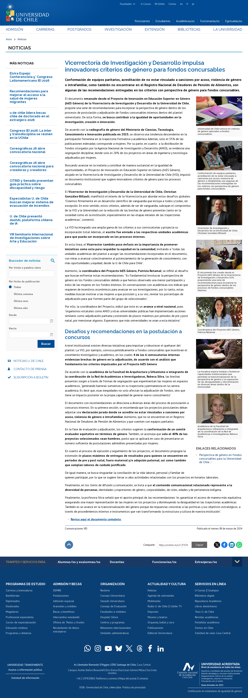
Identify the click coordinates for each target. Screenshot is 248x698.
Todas (17, 287)
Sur (148, 670)
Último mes (20, 301)
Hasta (12, 328)
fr (187, 4)
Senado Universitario (112, 601)
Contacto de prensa (30, 369)
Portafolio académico (207, 622)
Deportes (153, 611)
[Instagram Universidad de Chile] (98, 648)
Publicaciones (155, 628)
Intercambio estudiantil (66, 617)
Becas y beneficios (64, 611)
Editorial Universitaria (160, 633)
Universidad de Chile (97, 687)
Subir (69, 545)
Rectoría (105, 590)
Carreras (45, 29)
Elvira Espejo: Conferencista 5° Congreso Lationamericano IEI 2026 (31, 77)
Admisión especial (63, 601)
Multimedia (154, 601)
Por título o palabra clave (25, 267)
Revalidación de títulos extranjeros (66, 629)
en (181, 4)
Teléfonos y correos (106, 678)
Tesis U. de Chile (204, 611)
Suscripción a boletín (31, 377)
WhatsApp (239, 545)
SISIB (82, 687)
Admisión (14, 29)
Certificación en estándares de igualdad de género (215, 691)
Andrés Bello (85, 670)
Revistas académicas (206, 617)
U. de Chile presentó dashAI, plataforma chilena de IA (31, 220)
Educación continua (17, 628)
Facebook (224, 545)
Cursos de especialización (21, 622)
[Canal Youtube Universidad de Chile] (108, 648)
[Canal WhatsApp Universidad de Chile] (87, 648)
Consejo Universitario (112, 595)
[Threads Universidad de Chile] (140, 648)
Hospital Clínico (109, 617)
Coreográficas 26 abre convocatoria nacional (27, 150)
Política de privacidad (134, 687)
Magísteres (12, 611)
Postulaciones (61, 595)
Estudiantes (163, 21)
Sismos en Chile (204, 628)
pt (193, 4)
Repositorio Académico (208, 601)
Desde (13, 315)
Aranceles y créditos (65, 606)
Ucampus (213, 590)
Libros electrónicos (206, 606)
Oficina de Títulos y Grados (68, 622)
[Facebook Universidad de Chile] (150, 648)
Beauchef (99, 670)
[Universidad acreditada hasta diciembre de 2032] (209, 673)
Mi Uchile (160, 4)
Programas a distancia (18, 633)
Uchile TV (176, 606)
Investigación (118, 29)
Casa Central (144, 664)
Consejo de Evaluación (113, 606)
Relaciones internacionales (115, 628)
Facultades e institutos (113, 611)
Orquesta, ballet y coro (161, 622)
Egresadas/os (233, 21)
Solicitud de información (25, 678)
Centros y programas (112, 622)
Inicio (9, 39)
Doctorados (12, 606)
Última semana (23, 294)
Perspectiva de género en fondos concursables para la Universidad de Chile (220, 458)
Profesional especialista (20, 617)
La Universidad (227, 29)
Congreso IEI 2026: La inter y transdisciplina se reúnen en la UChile (31, 134)
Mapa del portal (127, 678)
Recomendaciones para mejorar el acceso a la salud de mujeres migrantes (29, 96)
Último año (20, 308)
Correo (172, 4)
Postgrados (79, 29)
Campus (72, 670)
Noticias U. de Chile (29, 361)
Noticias (22, 39)
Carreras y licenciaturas (19, 590)
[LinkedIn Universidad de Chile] (160, 648)
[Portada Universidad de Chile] (29, 11)
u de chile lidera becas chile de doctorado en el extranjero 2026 (29, 116)
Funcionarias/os (210, 21)
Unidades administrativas (114, 633)
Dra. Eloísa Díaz (114, 670)
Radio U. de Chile (158, 606)
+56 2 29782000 (85, 678)
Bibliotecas (189, 29)
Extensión (155, 29)
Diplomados (13, 601)
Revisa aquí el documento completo (96, 519)
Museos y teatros (157, 617)
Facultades (126, 4)
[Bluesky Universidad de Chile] (119, 648)
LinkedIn (232, 545)
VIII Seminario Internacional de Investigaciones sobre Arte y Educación (31, 238)
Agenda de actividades (161, 595)
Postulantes (142, 21)
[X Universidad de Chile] (129, 648)
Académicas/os (185, 21)
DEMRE (57, 590)
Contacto (143, 678)
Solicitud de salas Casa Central (213, 633)
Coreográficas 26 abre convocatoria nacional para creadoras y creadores (31, 166)
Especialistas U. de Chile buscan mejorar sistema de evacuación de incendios (31, 202)
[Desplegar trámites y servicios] (237, 562)
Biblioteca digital (204, 595)
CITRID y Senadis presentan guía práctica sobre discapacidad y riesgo (31, 184)
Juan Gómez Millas (135, 670)
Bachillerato (13, 595)
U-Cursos (146, 4)
